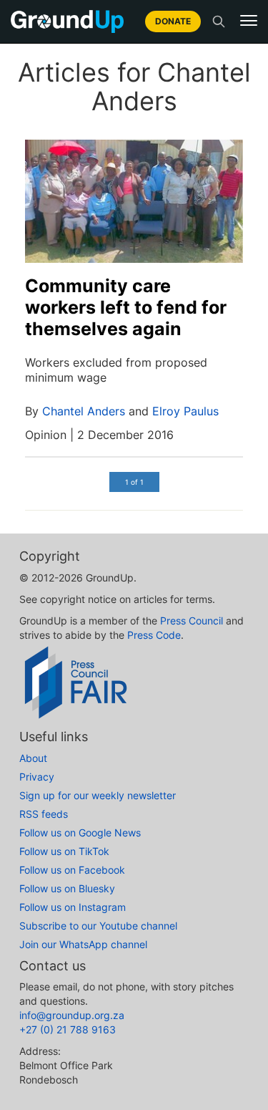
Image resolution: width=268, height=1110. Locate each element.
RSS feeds (43, 814)
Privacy (36, 777)
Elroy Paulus (185, 411)
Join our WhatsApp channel (83, 944)
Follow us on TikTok (64, 851)
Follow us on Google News (80, 832)
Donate (173, 21)
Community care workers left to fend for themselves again (126, 307)
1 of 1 (134, 482)
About (33, 758)
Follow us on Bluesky (67, 888)
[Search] (218, 21)
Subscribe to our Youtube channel (98, 926)
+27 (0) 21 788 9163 (67, 1029)
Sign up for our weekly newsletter (97, 795)
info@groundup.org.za (71, 1015)
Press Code (154, 635)
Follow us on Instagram (72, 907)
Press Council (191, 620)
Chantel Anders (83, 411)
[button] (248, 21)
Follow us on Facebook (72, 870)
